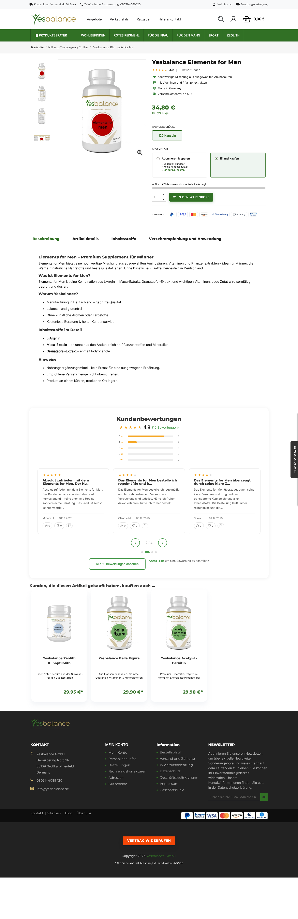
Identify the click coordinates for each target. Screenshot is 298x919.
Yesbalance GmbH (161, 856)
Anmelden (156, 561)
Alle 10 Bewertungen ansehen (117, 564)
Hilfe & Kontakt (170, 19)
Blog (69, 813)
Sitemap (54, 813)
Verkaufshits (119, 19)
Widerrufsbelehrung (176, 765)
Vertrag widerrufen (149, 841)
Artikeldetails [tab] (85, 239)
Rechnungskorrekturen (127, 771)
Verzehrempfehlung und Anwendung (185, 239)
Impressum (169, 784)
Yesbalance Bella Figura (119, 658)
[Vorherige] (135, 542)
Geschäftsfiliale (172, 790)
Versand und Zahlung (177, 759)
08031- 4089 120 (49, 781)
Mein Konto (116, 745)
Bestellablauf (170, 752)
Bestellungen (119, 765)
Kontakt (36, 813)
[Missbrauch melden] (69, 525)
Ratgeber (144, 19)
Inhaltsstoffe (123, 239)
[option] (43, 70)
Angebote (94, 19)
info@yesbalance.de (52, 789)
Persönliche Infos (122, 759)
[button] (220, 19)
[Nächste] (162, 542)
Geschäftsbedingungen (179, 778)
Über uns (84, 813)
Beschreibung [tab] (46, 239)
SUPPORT (295, 459)
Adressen (115, 778)
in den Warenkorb (193, 197)
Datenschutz (170, 771)
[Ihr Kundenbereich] (233, 19)
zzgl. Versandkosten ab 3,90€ (165, 863)
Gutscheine (117, 784)
